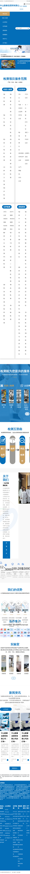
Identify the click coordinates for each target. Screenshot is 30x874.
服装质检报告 (20, 822)
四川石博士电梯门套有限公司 (12, 798)
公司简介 (27, 813)
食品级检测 (15, 849)
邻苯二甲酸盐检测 (15, 841)
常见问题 (24, 822)
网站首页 (5, 13)
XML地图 (14, 872)
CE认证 (6, 809)
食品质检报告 (20, 846)
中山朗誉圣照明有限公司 (9, 787)
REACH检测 (15, 820)
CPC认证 (15, 811)
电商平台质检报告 (20, 813)
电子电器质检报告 (20, 817)
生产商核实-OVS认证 (8, 839)
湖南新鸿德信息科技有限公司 (6, 790)
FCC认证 (7, 811)
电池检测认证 (8, 823)
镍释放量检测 (15, 846)
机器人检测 (5, 18)
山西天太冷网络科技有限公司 (6, 784)
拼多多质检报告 (20, 841)
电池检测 (2, 811)
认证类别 (5, 22)
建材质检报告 (20, 831)
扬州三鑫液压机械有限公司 (22, 789)
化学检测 (5, 26)
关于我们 (5, 43)
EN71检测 (15, 814)
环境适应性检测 (2, 822)
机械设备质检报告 (20, 827)
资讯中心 (5, 38)
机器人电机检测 (2, 827)
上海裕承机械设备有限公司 (19, 795)
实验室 (27, 830)
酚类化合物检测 (15, 829)
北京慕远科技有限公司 (19, 790)
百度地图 (18, 872)
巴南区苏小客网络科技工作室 (11, 793)
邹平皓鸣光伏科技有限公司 (8, 789)
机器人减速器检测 (2, 831)
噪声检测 (2, 842)
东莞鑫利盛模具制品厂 (24, 793)
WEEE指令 (15, 825)
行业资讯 (24, 817)
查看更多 (6, 548)
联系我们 (27, 834)
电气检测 (2, 818)
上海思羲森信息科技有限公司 (14, 796)
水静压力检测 (2, 836)
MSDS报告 (15, 816)
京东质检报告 (20, 836)
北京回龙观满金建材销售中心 (20, 784)
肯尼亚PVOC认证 (9, 826)
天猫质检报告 (20, 855)
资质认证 (27, 817)
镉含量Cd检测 (15, 834)
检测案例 (5, 34)
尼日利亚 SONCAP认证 (8, 829)
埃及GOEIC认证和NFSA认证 (9, 815)
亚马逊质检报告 (20, 860)
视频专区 (27, 822)
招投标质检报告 (20, 864)
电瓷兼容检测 (2, 815)
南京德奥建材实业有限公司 (6, 795)
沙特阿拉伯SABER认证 (7, 834)
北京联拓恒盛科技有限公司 (14, 792)
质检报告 (5, 30)
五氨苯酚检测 (15, 853)
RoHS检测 (15, 823)
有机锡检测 (15, 856)
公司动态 (24, 813)
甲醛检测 (15, 837)
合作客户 (27, 827)
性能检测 (2, 839)
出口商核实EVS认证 (9, 820)
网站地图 (28, 1)
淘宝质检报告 (20, 850)
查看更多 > (15, 768)
